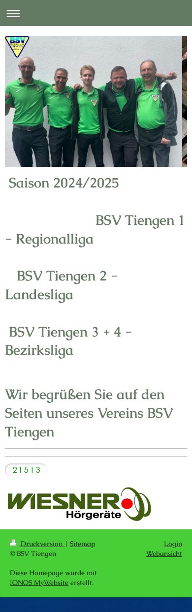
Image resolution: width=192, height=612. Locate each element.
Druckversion (41, 543)
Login (173, 543)
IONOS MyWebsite (39, 582)
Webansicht (164, 553)
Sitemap (82, 543)
